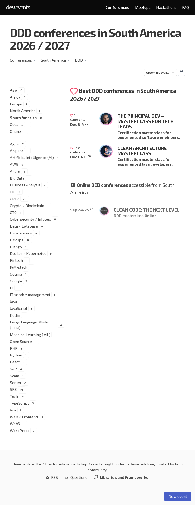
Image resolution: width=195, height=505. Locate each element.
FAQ (185, 7)
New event (177, 496)
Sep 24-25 (81, 210)
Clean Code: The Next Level (147, 210)
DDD (79, 60)
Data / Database (24, 226)
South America (53, 60)
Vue (13, 410)
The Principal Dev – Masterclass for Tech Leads (145, 121)
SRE (13, 389)
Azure (15, 171)
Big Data (17, 178)
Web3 (15, 423)
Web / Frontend (24, 417)
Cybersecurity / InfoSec (30, 219)
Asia (13, 90)
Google (16, 281)
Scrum (15, 382)
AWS (14, 164)
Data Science (21, 233)
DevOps (16, 240)
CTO (13, 212)
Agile (14, 144)
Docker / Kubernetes (28, 253)
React (15, 362)
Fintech (16, 260)
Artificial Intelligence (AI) (32, 157)
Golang (16, 274)
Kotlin (15, 315)
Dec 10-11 (80, 156)
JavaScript (18, 308)
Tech (14, 396)
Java (13, 301)
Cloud (15, 198)
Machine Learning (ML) (30, 334)
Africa (15, 97)
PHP (14, 348)
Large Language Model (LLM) (29, 325)
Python (16, 355)
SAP (13, 368)
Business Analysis (25, 185)
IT (11, 287)
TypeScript (19, 403)
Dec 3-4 (79, 124)
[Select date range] (181, 72)
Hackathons (166, 7)
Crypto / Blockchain (27, 205)
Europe (16, 104)
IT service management (30, 294)
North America (22, 110)
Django (16, 246)
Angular (16, 150)
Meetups (143, 7)
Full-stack (18, 267)
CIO (13, 191)
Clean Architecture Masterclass (142, 150)
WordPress (19, 430)
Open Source (21, 341)
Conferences (117, 7)
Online (15, 131)
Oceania (16, 124)
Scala (14, 375)
